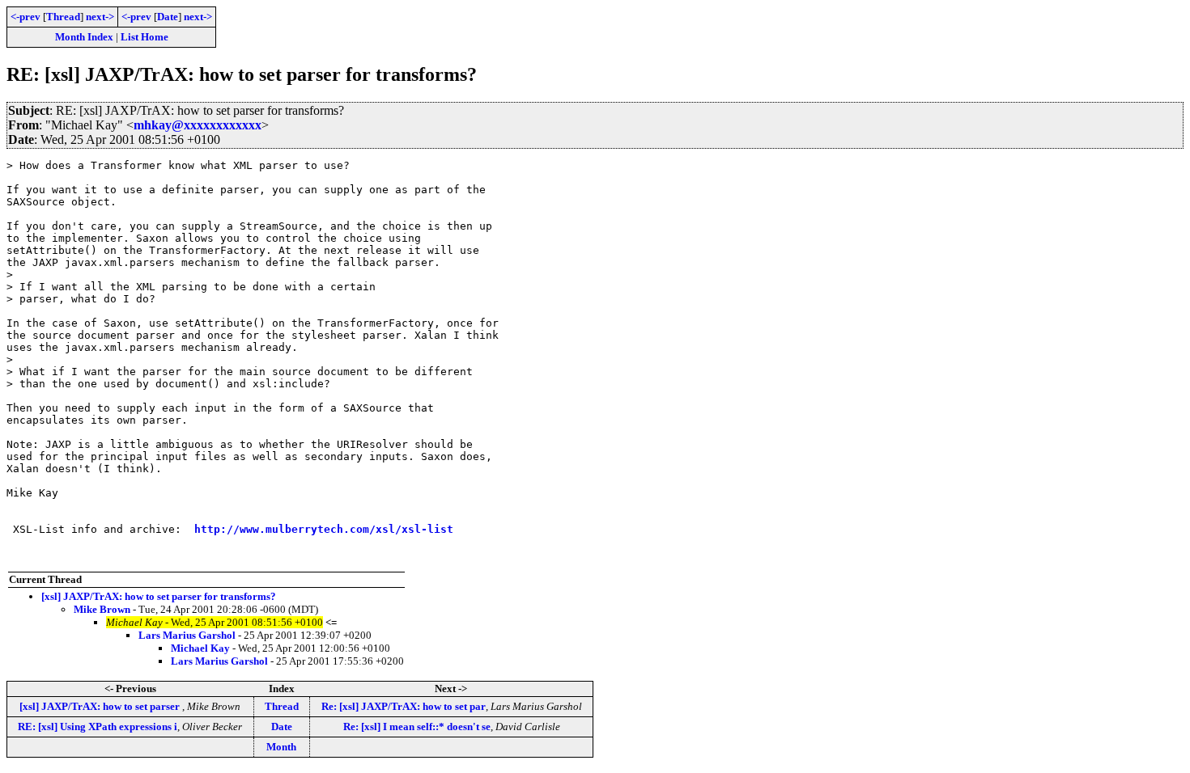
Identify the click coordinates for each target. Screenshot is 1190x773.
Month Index (84, 37)
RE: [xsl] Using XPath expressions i (97, 726)
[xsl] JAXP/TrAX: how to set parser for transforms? (158, 596)
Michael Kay (200, 648)
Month (281, 747)
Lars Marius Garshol (187, 635)
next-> (100, 17)
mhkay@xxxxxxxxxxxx (197, 125)
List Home (144, 37)
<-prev (25, 17)
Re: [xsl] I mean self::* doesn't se (417, 726)
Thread (63, 17)
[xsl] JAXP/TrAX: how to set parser (100, 706)
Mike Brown (102, 609)
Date (167, 17)
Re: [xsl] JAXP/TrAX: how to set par (403, 706)
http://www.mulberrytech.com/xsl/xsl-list (323, 529)
